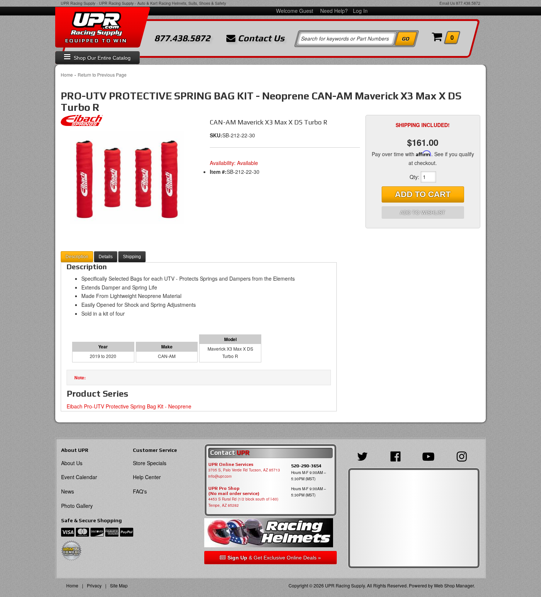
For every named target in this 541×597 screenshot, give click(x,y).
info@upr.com (219, 476)
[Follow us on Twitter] (364, 455)
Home (67, 74)
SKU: (216, 135)
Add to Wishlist (422, 212)
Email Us (447, 3)
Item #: (218, 171)
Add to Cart (422, 194)
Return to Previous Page (102, 74)
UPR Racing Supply (78, 3)
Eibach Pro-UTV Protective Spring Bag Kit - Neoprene (129, 406)
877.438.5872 (468, 3)
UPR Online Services (230, 464)
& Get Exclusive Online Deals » (274, 558)
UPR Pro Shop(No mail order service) (233, 491)
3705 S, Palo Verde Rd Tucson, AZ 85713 (244, 470)
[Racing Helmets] (270, 532)
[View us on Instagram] (463, 455)
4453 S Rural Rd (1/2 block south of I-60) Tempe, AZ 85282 (243, 502)
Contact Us (260, 38)
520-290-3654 (306, 465)
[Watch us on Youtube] (430, 455)
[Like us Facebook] (397, 455)
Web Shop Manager (454, 585)
